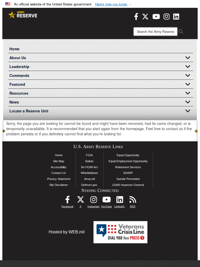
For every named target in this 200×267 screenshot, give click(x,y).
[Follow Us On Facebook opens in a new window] (67, 201)
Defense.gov (89, 184)
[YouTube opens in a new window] (156, 16)
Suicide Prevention (128, 178)
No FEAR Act (89, 167)
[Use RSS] (132, 201)
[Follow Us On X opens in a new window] (80, 201)
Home (14, 48)
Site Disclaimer (58, 184)
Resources (18, 93)
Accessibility (58, 167)
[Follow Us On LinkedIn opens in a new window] (119, 201)
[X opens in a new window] (145, 16)
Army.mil (89, 178)
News (14, 102)
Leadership (19, 66)
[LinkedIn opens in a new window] (176, 16)
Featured (17, 84)
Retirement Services (128, 167)
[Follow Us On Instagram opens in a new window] (93, 201)
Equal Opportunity (128, 155)
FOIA (89, 155)
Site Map (58, 161)
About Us (17, 57)
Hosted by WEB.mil (67, 232)
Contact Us (59, 172)
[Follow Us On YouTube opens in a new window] (106, 201)
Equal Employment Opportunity (128, 161)
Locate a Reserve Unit (28, 110)
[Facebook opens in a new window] (136, 16)
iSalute (89, 161)
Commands (19, 75)
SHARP (128, 172)
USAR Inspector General (128, 184)
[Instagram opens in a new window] (167, 16)
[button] (114, 4)
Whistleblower (89, 172)
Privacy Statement (58, 178)
